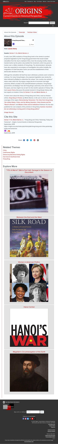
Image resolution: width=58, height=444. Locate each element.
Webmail (44, 1)
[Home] (28, 12)
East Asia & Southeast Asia (11, 157)
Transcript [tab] (22, 32)
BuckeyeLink (30, 1)
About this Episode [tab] (10, 32)
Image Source (9, 112)
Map (35, 1)
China (5, 150)
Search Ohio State (51, 1)
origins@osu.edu (51, 424)
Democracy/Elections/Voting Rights (14, 155)
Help (26, 1)
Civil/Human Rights (9, 152)
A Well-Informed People (50, 435)
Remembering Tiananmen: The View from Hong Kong (36, 100)
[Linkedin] (27, 140)
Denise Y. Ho (13, 53)
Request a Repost (51, 431)
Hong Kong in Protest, (15, 98)
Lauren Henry (12, 49)
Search (26, 23)
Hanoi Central (29, 307)
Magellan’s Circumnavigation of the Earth (29, 352)
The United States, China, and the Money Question (20, 102)
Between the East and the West (29, 217)
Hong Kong (6, 159)
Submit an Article (51, 429)
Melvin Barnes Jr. (23, 53)
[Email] (38, 140)
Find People (39, 1)
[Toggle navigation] (53, 25)
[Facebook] (24, 140)
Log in (54, 438)
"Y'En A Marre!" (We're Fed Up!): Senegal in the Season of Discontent (29, 171)
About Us (53, 427)
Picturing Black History (50, 436)
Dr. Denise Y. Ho (28, 92)
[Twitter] (31, 140)
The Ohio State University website (6, 1)
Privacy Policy (52, 425)
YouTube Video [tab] (32, 32)
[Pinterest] (34, 140)
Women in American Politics (29, 262)
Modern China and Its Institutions (28, 104)
